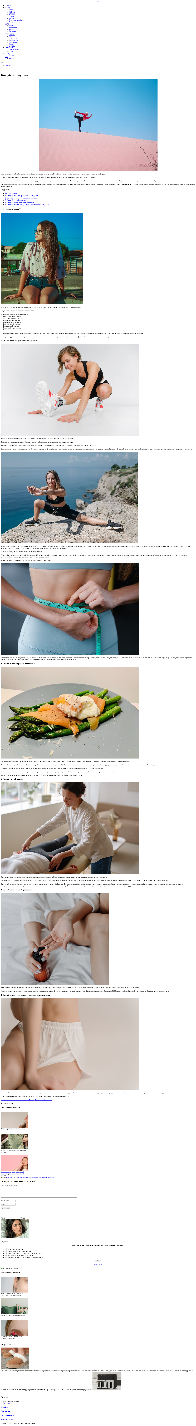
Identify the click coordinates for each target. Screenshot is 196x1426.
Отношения (9, 47)
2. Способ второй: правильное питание (21, 198)
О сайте (4, 1407)
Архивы (4, 1401)
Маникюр (12, 18)
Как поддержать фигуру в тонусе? (29, 1177)
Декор (11, 44)
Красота (8, 7)
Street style (12, 31)
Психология (13, 38)
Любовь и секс (14, 49)
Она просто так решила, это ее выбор (20, 1255)
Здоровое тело (14, 40)
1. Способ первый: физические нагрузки (21, 196)
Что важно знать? (12, 193)
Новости (8, 5)
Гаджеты (12, 46)
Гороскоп (12, 55)
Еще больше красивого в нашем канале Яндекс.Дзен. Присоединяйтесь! (26, 1100)
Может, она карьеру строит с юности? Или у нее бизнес (26, 1253)
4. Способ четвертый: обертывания (19, 202)
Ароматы (12, 13)
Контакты (5, 1411)
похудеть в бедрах (47, 1177)
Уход (10, 11)
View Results (98, 1264)
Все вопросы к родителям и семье (19, 1251)
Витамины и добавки (16, 20)
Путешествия (13, 42)
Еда (10, 36)
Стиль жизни (9, 33)
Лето (6, 57)
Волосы (11, 16)
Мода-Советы (14, 27)
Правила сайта (7, 1415)
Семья (11, 51)
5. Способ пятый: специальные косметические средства (27, 204)
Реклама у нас (7, 1419)
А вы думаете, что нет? (15, 1249)
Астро (7, 53)
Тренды (11, 22)
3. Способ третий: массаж (15, 200)
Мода (7, 24)
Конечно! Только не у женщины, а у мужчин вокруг (25, 1257)
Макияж (12, 14)
